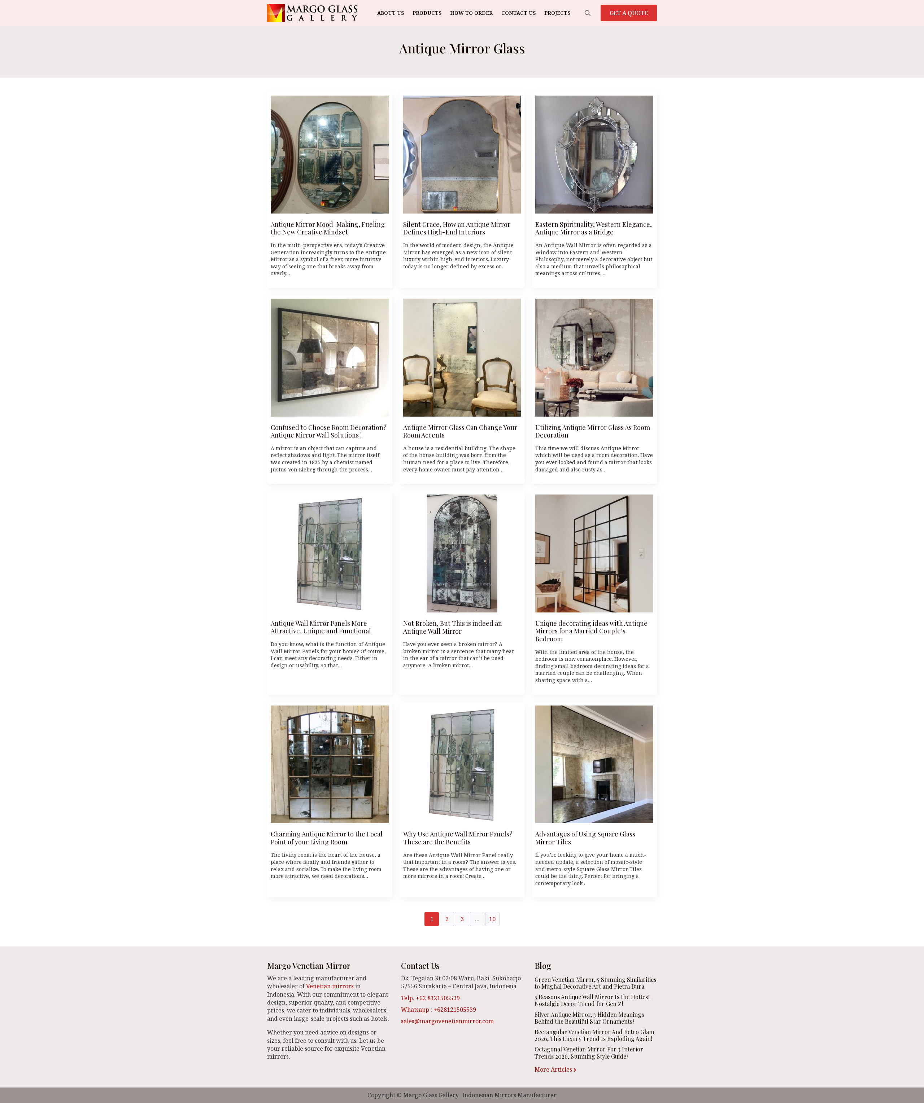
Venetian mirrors (330, 986)
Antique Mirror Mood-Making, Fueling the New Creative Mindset (328, 228)
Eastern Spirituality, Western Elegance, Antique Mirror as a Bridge (593, 228)
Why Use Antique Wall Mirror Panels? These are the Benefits (458, 838)
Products (427, 12)
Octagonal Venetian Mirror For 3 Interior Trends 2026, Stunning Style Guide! (589, 1052)
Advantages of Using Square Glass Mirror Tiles (585, 838)
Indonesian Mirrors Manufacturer (509, 1095)
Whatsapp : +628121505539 (438, 1010)
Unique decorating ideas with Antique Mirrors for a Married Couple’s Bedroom (591, 631)
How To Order (471, 12)
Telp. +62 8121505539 (430, 998)
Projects (557, 12)
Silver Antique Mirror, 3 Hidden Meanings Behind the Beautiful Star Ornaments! (589, 1018)
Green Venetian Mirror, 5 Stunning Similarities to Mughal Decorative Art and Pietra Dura (595, 983)
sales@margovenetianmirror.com (447, 1021)
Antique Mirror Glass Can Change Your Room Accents (460, 431)
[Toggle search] (587, 13)
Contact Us (518, 12)
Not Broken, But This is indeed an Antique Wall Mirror (452, 627)
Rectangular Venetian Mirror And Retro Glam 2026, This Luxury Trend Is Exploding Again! (594, 1035)
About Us (390, 12)
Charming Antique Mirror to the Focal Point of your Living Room (327, 838)
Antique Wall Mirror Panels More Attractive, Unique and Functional (321, 627)
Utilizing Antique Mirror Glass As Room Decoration (592, 431)
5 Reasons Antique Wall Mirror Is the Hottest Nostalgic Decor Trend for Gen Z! (592, 1000)
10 (492, 919)
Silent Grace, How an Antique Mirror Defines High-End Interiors (456, 228)
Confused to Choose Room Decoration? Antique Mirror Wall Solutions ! (329, 431)
